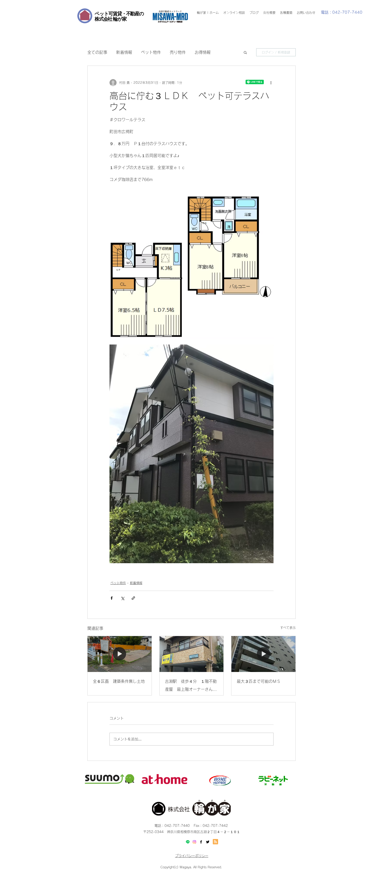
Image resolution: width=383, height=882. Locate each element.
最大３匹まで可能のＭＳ (259, 681)
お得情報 (203, 52)
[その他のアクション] (271, 82)
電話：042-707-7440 (341, 12)
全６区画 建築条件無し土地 (119, 681)
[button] (245, 52)
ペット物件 (151, 52)
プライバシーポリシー (191, 855)
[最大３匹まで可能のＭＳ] (263, 654)
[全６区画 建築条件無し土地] (120, 654)
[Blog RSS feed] (215, 842)
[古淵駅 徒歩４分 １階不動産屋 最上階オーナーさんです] (192, 654)
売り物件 (178, 52)
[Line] (188, 842)
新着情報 (124, 52)
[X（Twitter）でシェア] (122, 598)
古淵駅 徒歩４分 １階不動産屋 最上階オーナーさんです (191, 686)
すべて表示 (288, 627)
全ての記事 (97, 52)
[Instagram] (194, 842)
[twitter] (207, 842)
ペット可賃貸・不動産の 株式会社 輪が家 (119, 16)
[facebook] (201, 842)
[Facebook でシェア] (111, 598)
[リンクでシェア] (133, 598)
